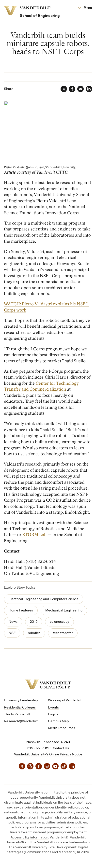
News (13, 622)
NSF (12, 633)
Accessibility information (29, 837)
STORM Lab (34, 534)
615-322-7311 (38, 748)
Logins (53, 714)
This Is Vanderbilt (17, 714)
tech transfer (63, 633)
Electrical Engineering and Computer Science (44, 599)
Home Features (21, 610)
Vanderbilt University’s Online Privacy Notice (48, 754)
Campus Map (58, 721)
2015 (33, 622)
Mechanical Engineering (63, 610)
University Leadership (21, 700)
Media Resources (61, 728)
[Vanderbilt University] (48, 685)
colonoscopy (59, 622)
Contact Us (60, 748)
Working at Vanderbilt (64, 700)
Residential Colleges (20, 707)
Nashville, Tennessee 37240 (48, 742)
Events (53, 707)
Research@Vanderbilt (21, 721)
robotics (34, 633)
